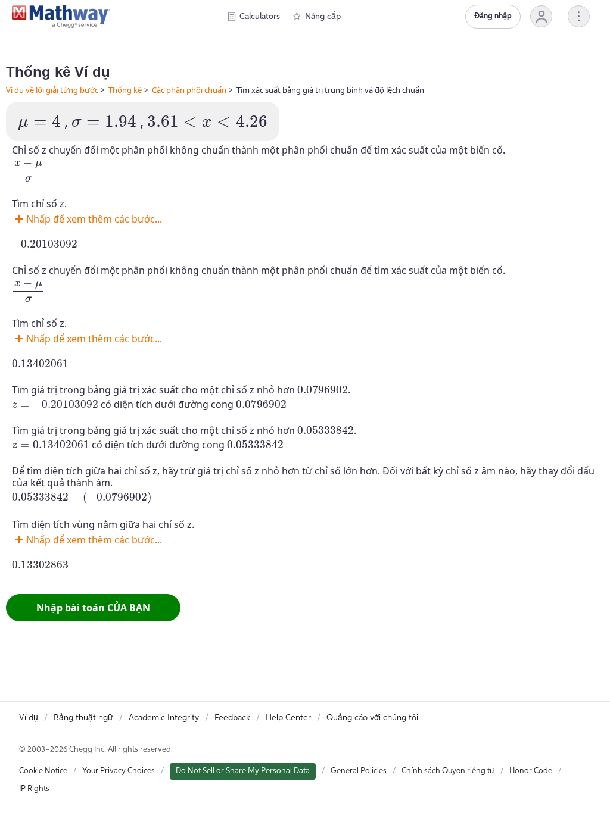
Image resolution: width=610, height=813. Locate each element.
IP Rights (34, 789)
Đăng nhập (493, 16)
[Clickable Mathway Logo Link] (61, 17)
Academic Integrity (164, 718)
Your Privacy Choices (118, 771)
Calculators (259, 16)
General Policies (359, 771)
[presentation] (39, 123)
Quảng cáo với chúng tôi (372, 718)
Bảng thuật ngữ (83, 718)
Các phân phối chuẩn (189, 90)
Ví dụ (28, 718)
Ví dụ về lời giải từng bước (52, 90)
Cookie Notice (43, 771)
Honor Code (530, 771)
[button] (541, 16)
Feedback (232, 718)
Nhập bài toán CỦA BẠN (93, 607)
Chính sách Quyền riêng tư (448, 771)
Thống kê (125, 90)
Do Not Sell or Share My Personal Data (243, 771)
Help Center (288, 718)
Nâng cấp (323, 16)
